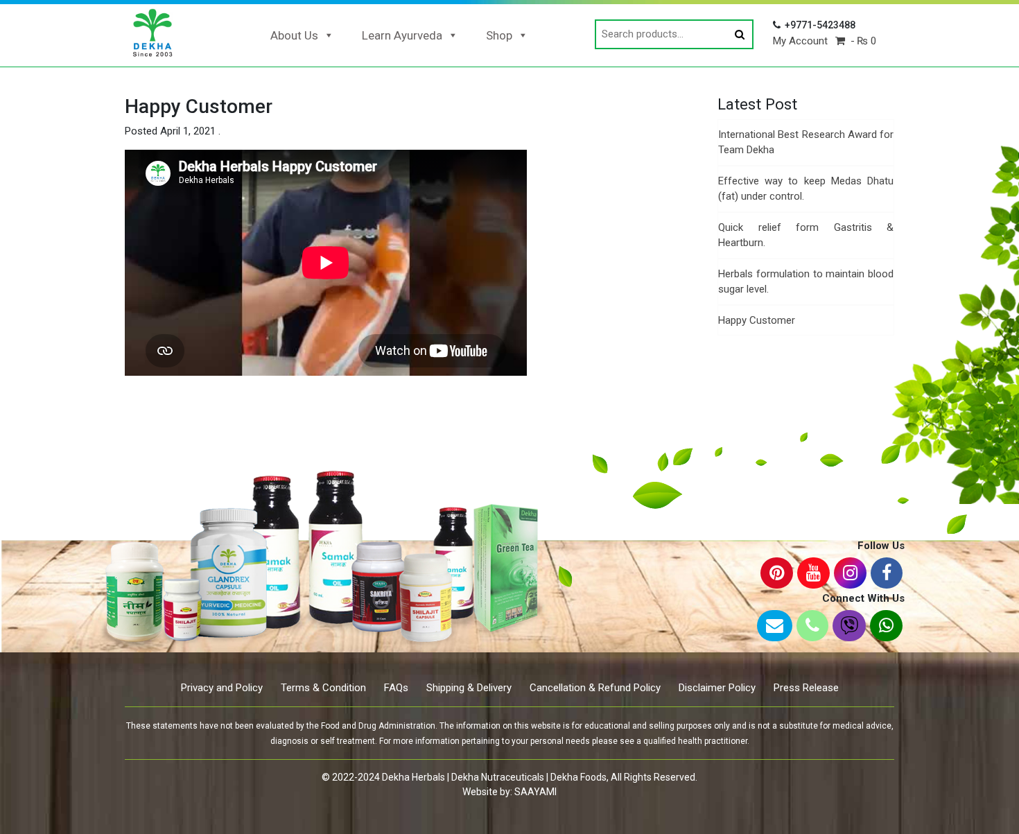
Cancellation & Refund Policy (595, 687)
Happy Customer (756, 320)
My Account (800, 41)
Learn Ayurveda (402, 35)
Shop (499, 35)
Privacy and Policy (222, 687)
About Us (294, 35)
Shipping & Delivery (469, 687)
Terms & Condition (323, 687)
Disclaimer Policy (717, 687)
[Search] (740, 35)
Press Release (806, 687)
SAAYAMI (535, 791)
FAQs (396, 687)
